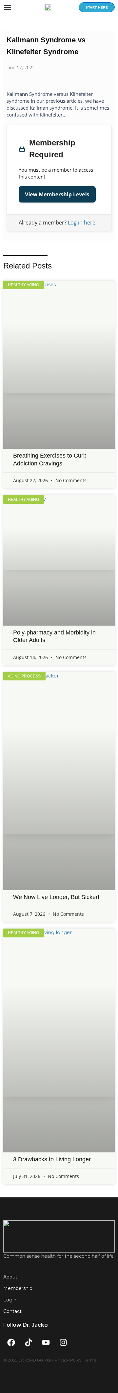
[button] (7, 7)
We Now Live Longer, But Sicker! (56, 897)
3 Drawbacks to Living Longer (52, 1159)
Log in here (81, 222)
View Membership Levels (57, 194)
